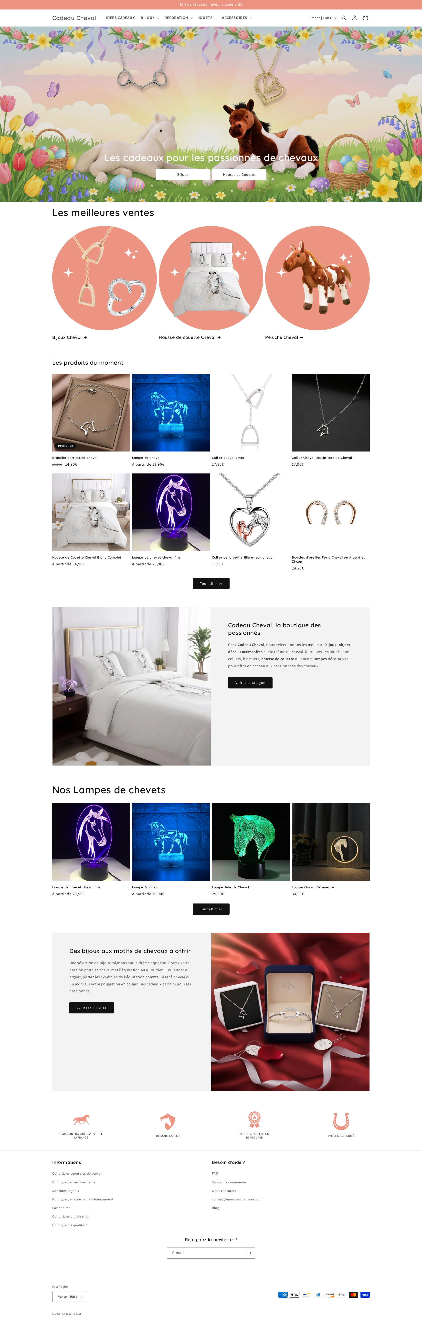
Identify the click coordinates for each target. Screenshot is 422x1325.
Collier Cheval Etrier (228, 458)
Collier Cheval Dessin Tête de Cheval (322, 458)
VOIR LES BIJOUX (91, 1007)
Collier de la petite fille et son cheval (243, 557)
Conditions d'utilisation (71, 1216)
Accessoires (234, 17)
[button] (149, 17)
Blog (215, 1208)
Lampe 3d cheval (146, 458)
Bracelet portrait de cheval (74, 458)
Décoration (176, 17)
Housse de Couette (239, 174)
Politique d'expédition (69, 1225)
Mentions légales (65, 1190)
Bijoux (148, 17)
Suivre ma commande (229, 1182)
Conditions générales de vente (76, 1173)
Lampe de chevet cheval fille (156, 557)
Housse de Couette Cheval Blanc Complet (86, 557)
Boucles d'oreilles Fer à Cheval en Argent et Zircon (328, 559)
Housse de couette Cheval (187, 337)
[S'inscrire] (249, 1253)
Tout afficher (211, 583)
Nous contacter (224, 1190)
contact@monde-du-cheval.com (237, 1199)
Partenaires (61, 1208)
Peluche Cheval (281, 337)
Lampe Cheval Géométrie (313, 887)
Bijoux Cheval (67, 337)
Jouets (205, 17)
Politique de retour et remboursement (83, 1199)
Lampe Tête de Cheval (230, 887)
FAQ (215, 1173)
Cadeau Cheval (71, 1313)
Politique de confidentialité (74, 1182)
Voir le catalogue (250, 682)
